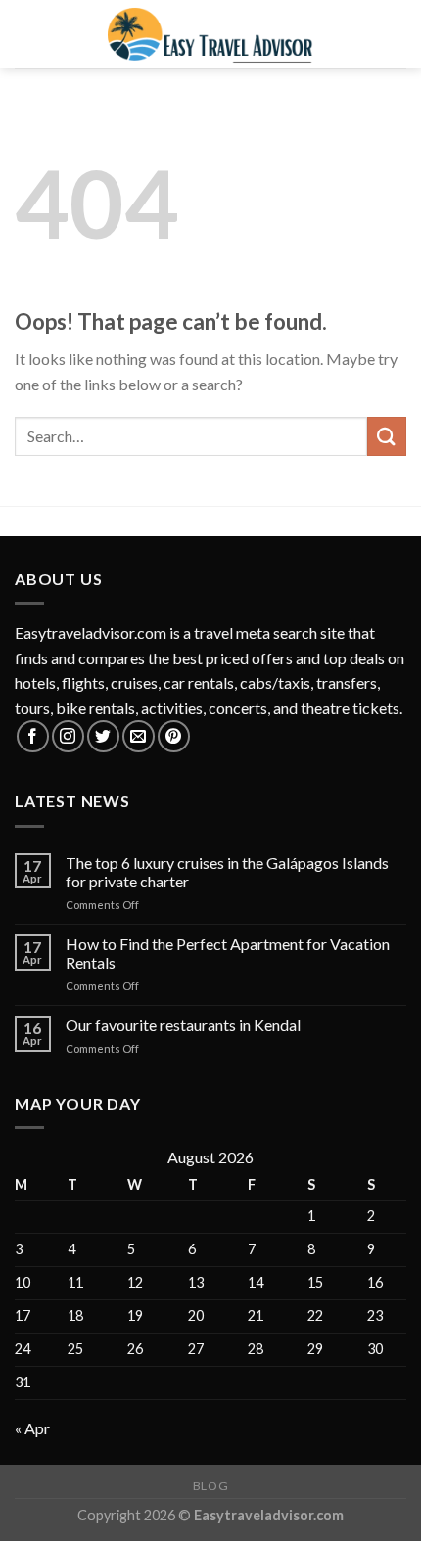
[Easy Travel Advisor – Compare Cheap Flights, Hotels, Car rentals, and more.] (210, 35)
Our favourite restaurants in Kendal (183, 1025)
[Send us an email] (138, 736)
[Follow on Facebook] (33, 736)
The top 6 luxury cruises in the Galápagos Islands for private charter (227, 871)
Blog (210, 1485)
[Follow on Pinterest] (174, 736)
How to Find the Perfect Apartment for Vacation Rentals (228, 953)
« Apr (32, 1428)
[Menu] (26, 34)
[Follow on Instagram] (68, 736)
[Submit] (386, 436)
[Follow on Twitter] (103, 736)
